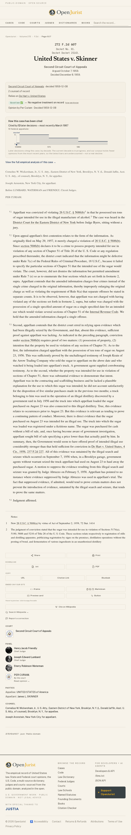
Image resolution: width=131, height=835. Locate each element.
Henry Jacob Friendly (25, 648)
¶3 (10, 324)
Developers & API (104, 771)
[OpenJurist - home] (65, 12)
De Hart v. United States (32, 96)
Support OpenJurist (106, 792)
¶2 (10, 235)
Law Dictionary (66, 777)
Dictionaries (68, 23)
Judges (49, 23)
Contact (56, 821)
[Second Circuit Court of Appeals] (8, 676)
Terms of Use (115, 821)
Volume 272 (25, 36)
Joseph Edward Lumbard (27, 657)
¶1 (10, 211)
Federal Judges (66, 781)
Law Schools (65, 790)
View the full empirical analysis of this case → (30, 162)
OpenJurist (10, 36)
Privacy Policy (13, 826)
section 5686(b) (30, 246)
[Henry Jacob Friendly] (8, 650)
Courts (35, 23)
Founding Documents (69, 799)
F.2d (36, 36)
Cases (9, 23)
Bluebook (106, 578)
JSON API (100, 780)
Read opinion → (22, 681)
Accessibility (39, 821)
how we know (71, 102)
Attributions (97, 821)
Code (21, 23)
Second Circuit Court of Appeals (65, 67)
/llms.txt (99, 775)
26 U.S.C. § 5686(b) (72, 212)
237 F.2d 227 (35, 451)
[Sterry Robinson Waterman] (8, 667)
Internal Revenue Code (104, 312)
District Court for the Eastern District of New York (44, 222)
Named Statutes (67, 794)
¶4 (10, 500)
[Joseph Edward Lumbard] (8, 659)
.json (22, 734)
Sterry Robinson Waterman (28, 666)
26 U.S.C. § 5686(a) (27, 523)
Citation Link (63, 578)
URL (23, 578)
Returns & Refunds (75, 821)
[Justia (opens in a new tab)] (12, 809)
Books (86, 23)
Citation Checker (67, 808)
